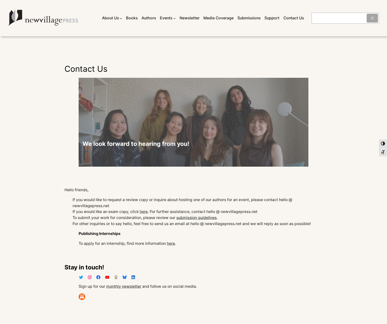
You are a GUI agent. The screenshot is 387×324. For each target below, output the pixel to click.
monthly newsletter (123, 286)
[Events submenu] (174, 18)
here (144, 211)
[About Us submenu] (121, 18)
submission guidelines (196, 217)
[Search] (372, 18)
